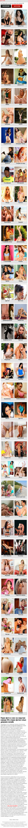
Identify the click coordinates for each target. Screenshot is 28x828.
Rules (17, 819)
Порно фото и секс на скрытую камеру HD (13, 3)
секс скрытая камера (12, 805)
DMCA (14, 819)
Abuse (11, 819)
